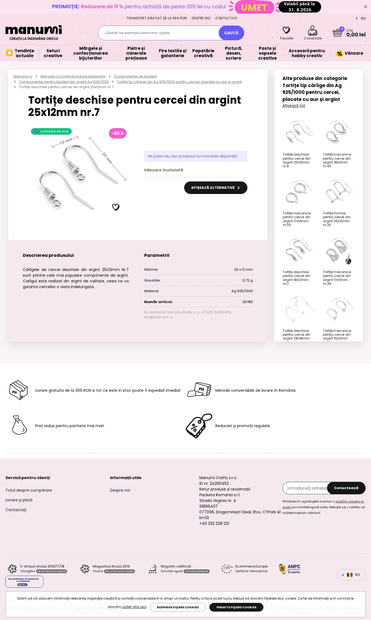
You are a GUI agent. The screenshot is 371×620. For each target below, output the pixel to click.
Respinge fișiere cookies (178, 607)
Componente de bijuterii (135, 76)
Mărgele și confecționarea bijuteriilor (73, 76)
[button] (116, 207)
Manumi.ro (23, 76)
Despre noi (201, 18)
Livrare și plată (18, 500)
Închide (365, 7)
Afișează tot (293, 105)
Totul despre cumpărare (28, 490)
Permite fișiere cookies (236, 607)
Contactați (226, 18)
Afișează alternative (213, 187)
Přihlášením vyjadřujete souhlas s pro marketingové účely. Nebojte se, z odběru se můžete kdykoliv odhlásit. (323, 507)
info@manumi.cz (158, 317)
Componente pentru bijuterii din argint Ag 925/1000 (64, 81)
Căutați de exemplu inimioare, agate (137, 32)
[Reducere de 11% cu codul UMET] (185, 6)
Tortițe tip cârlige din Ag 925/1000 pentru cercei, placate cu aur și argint (179, 81)
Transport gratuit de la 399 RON (157, 18)
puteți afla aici (134, 606)
